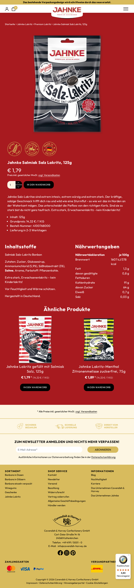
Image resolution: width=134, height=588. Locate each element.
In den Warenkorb (38, 184)
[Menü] (129, 556)
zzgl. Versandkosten (49, 175)
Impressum (32, 582)
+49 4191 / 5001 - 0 (72, 542)
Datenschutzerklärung (103, 457)
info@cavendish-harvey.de (72, 546)
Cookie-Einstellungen (97, 582)
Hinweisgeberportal (74, 582)
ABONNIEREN (103, 449)
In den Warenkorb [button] (35, 387)
